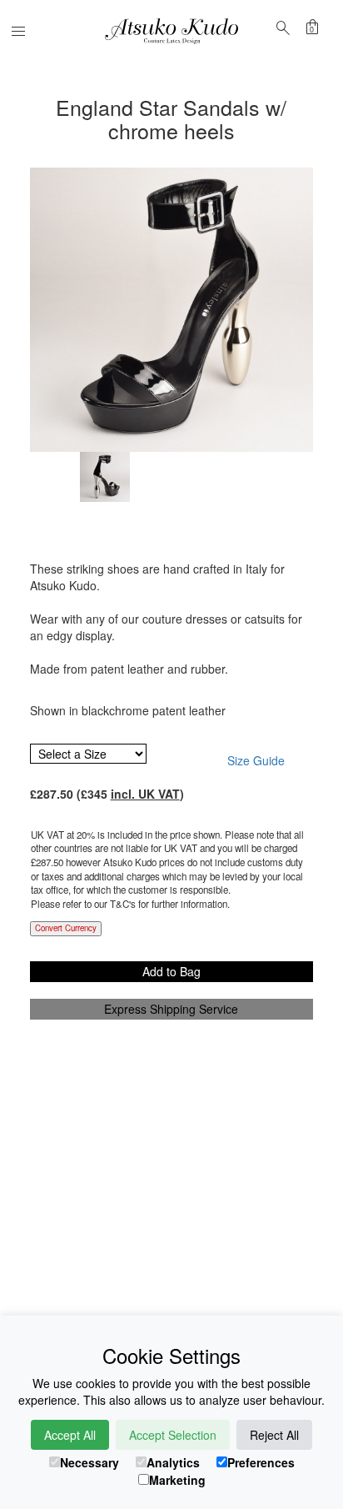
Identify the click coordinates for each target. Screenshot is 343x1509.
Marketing (177, 1479)
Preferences (261, 1462)
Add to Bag (171, 971)
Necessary (89, 1462)
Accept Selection (172, 1434)
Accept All (70, 1434)
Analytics (173, 1462)
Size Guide (256, 760)
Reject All (274, 1434)
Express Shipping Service (171, 1008)
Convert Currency (66, 928)
